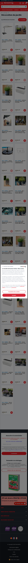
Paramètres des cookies (14, 291)
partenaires (14, 287)
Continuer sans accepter (8, 266)
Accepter (14, 295)
